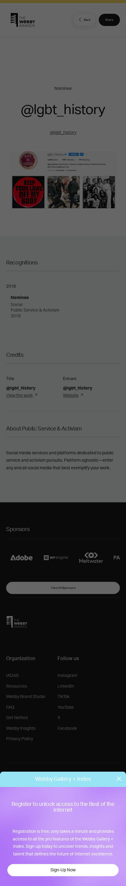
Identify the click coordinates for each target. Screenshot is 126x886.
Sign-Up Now (63, 870)
